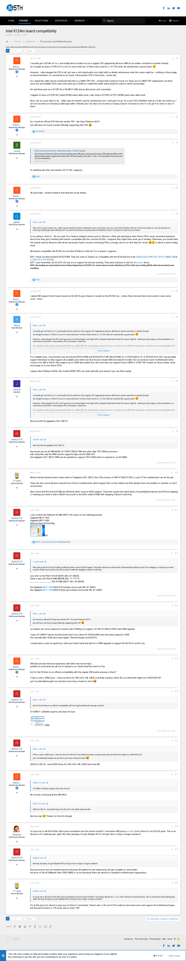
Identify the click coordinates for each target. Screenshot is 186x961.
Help (164, 939)
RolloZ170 (17, 439)
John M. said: (38, 440)
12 (23, 50)
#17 (176, 774)
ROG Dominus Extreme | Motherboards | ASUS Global (60, 151)
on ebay (130, 831)
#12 (176, 553)
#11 (176, 510)
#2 (177, 117)
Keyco (17, 325)
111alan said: (38, 562)
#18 (176, 826)
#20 (176, 883)
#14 (176, 659)
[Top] (174, 939)
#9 (177, 431)
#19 (176, 849)
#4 (177, 188)
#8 (177, 381)
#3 (177, 143)
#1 (177, 58)
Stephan (17, 834)
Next (30, 51)
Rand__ (11, 35)
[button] (30, 21)
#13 (176, 605)
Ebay (57, 63)
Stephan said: (38, 858)
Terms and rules (141, 939)
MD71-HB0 (48, 587)
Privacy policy (155, 939)
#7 (177, 317)
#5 (177, 214)
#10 (176, 472)
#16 (176, 741)
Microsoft (138, 262)
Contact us (128, 939)
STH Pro (16, 939)
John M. (17, 389)
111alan (17, 480)
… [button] (18, 50)
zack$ (17, 151)
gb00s (17, 222)
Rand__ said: (38, 222)
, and (52, 542)
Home (169, 939)
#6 (177, 291)
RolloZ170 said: (39, 783)
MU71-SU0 (48, 590)
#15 (176, 691)
